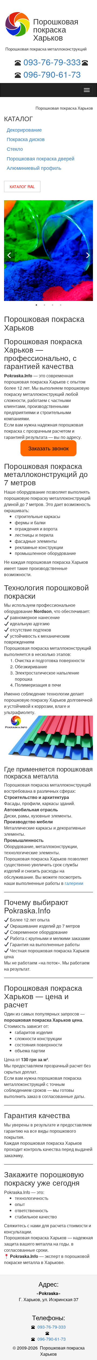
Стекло (15, 148)
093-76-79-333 (52, 61)
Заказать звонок (48, 448)
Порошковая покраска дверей (40, 158)
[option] (48, 250)
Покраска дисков (26, 138)
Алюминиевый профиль (34, 167)
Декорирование (24, 129)
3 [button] (52, 305)
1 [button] (36, 305)
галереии (74, 883)
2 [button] (44, 305)
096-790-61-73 (52, 74)
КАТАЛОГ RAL (22, 186)
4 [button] (60, 305)
